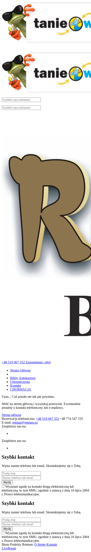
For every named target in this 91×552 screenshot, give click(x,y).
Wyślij (7, 482)
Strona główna (11, 415)
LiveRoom (9, 548)
